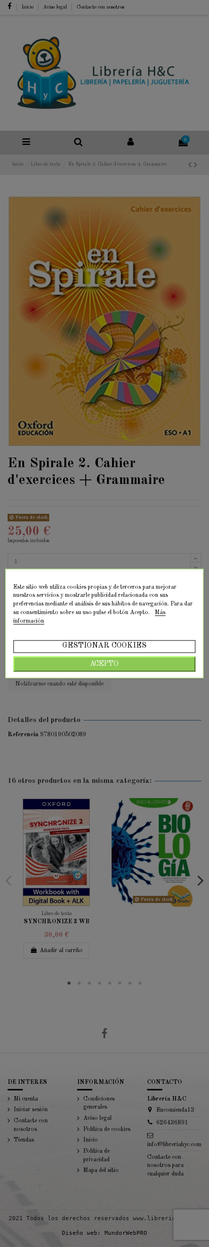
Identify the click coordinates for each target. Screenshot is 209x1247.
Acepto (104, 664)
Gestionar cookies (104, 646)
